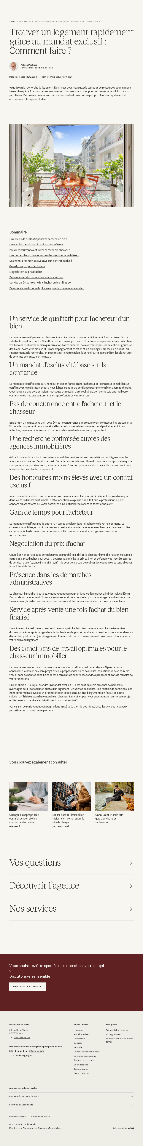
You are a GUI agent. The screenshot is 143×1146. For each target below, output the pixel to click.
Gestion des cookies (40, 1116)
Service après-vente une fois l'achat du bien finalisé (40, 282)
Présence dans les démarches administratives (36, 277)
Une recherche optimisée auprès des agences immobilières (44, 255)
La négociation (113, 1034)
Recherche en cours (84, 1060)
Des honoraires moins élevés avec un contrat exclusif (40, 261)
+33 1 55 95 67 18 (22, 1037)
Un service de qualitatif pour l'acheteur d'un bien (38, 239)
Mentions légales (17, 1116)
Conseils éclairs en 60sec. (87, 1051)
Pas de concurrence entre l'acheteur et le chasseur (39, 250)
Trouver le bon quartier (117, 1030)
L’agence (78, 1030)
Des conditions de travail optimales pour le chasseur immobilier (46, 288)
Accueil (12, 21)
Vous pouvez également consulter (38, 762)
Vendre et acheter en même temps (119, 1040)
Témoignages (81, 1069)
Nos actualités (25, 21)
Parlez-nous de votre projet (27, 986)
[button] (71, 1097)
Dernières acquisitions (85, 1056)
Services (78, 1043)
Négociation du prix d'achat (25, 271)
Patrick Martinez (81, 1034)
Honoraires (79, 1038)
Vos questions (81, 1064)
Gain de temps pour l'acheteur (27, 266)
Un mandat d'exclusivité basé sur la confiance (36, 244)
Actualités (79, 1047)
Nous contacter (81, 1073)
